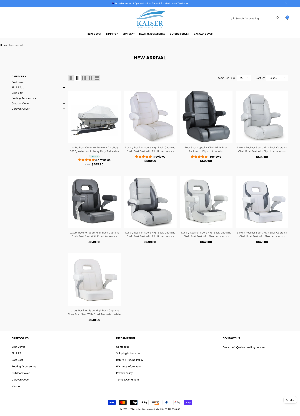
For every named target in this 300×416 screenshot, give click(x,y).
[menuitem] (38, 82)
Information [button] (125, 338)
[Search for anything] (250, 18)
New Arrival (16, 45)
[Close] (286, 3)
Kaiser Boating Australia (147, 409)
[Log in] (278, 18)
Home (3, 45)
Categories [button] (20, 338)
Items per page (226, 77)
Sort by (260, 77)
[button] (286, 18)
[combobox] (253, 18)
